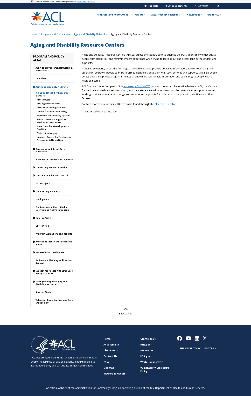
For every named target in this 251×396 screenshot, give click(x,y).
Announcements (177, 5)
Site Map (108, 367)
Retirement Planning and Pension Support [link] (54, 261)
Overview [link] (41, 78)
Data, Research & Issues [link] (165, 14)
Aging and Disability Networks (90, 34)
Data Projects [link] (43, 183)
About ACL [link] (213, 14)
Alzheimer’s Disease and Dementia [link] (54, 159)
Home (33, 34)
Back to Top (125, 313)
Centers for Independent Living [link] (52, 111)
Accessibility (111, 344)
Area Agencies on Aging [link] (48, 103)
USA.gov (145, 356)
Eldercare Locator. (165, 104)
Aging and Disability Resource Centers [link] (52, 94)
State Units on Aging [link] (47, 133)
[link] (52, 87)
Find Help (153, 5)
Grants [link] (139, 14)
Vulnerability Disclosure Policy (154, 369)
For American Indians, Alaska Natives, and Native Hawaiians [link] (52, 208)
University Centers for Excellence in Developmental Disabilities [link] (54, 138)
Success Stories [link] (44, 292)
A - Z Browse (201, 5)
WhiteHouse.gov (150, 362)
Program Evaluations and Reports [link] (54, 233)
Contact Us (110, 356)
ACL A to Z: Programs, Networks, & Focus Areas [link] (54, 69)
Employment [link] (42, 199)
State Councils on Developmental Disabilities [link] (53, 128)
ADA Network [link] (43, 99)
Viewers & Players (114, 373)
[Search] (218, 6)
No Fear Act (147, 350)
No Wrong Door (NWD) (137, 86)
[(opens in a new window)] (40, 344)
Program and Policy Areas (55, 34)
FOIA (106, 362)
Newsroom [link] (193, 14)
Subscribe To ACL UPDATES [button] (197, 348)
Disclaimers (110, 350)
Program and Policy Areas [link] (112, 14)
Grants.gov (147, 338)
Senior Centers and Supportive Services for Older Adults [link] (51, 121)
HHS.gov (145, 344)
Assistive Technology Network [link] (52, 107)
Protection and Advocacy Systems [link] (53, 115)
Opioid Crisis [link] (42, 225)
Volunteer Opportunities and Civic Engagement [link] (54, 301)
